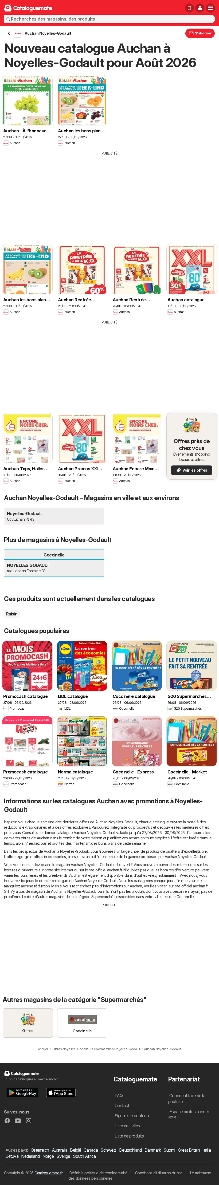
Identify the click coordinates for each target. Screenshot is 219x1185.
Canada (91, 1150)
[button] (199, 8)
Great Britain (189, 1150)
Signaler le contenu (132, 1115)
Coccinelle (185, 896)
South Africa (84, 1156)
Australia (59, 1150)
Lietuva (11, 1156)
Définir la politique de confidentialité (98, 1173)
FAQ (119, 1095)
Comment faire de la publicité (186, 1098)
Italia (206, 1150)
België (75, 1150)
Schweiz (108, 1150)
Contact (122, 1105)
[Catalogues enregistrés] (189, 8)
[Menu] (210, 8)
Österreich (40, 1150)
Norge (48, 1156)
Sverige (63, 1156)
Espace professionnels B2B (189, 1114)
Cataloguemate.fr (48, 1173)
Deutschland (130, 1150)
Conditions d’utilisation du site (159, 1173)
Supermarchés (103, 896)
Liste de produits (129, 1136)
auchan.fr (114, 870)
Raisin (12, 614)
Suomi (169, 1150)
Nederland (30, 1156)
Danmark (152, 1150)
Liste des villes (127, 1125)
